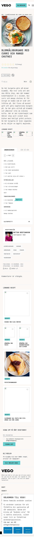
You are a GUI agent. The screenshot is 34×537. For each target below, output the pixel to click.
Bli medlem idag (11, 462)
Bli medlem (5, 67)
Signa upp (9, 444)
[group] (7, 134)
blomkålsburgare (8, 246)
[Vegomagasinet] (6, 5)
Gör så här (25, 149)
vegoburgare (7, 257)
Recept (3, 487)
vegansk (22, 250)
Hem (2, 14)
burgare (18, 246)
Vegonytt (4, 490)
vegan (15, 250)
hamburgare (7, 250)
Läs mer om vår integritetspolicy (11, 523)
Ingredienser (9, 149)
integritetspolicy (11, 440)
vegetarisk (7, 254)
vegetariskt (16, 254)
